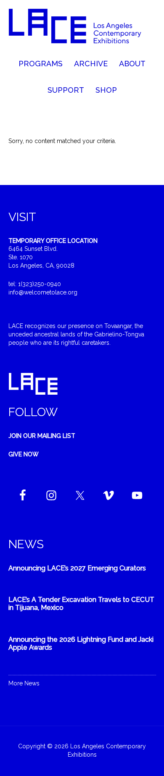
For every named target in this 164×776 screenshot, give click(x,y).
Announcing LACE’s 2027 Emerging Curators (77, 568)
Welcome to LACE (82, 29)
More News (24, 683)
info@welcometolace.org (42, 292)
